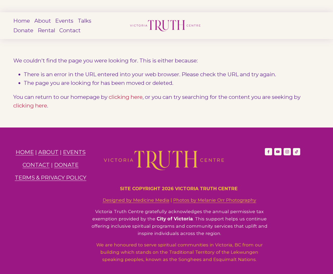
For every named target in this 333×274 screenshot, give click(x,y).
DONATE (66, 165)
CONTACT (36, 165)
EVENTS (74, 152)
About (42, 20)
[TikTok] (296, 151)
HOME (25, 152)
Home (21, 20)
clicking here (126, 97)
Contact (70, 30)
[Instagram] (287, 151)
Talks (84, 20)
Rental (46, 30)
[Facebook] (268, 151)
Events (64, 20)
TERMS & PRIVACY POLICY (50, 177)
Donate (23, 30)
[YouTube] (277, 151)
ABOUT (48, 152)
